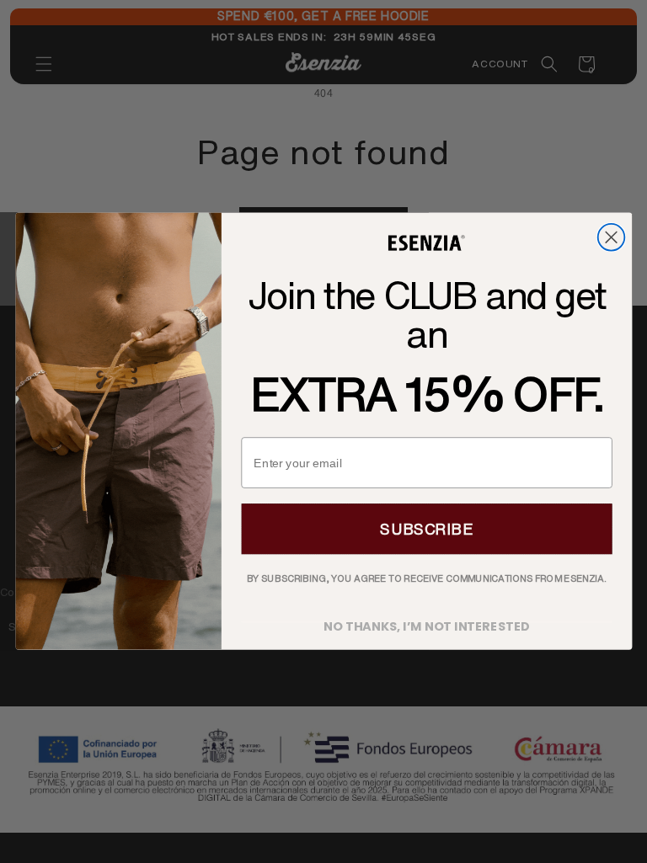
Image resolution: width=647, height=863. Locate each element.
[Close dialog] (610, 237)
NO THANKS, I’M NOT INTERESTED (426, 622)
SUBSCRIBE (426, 529)
